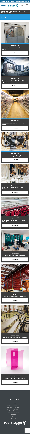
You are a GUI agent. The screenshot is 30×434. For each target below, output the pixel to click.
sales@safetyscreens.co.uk (13, 405)
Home (2, 15)
